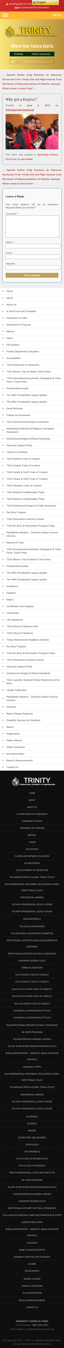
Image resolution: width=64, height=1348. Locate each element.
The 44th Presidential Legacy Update (26, 395)
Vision (9, 338)
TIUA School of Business (19, 633)
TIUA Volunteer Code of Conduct (24, 485)
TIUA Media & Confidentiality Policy (25, 492)
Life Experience (14, 619)
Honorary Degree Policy (19, 445)
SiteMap (18, 53)
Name (10, 242)
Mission (10, 331)
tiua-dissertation (15, 753)
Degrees (11, 592)
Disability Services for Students (23, 720)
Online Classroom (41, 53)
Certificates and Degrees (20, 606)
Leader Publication (16, 690)
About (9, 297)
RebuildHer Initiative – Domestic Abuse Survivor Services (32, 534)
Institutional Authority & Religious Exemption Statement (30, 430)
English (41, 2)
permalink (27, 159)
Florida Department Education (22, 351)
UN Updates (13, 344)
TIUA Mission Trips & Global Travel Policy (28, 371)
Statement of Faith (16, 317)
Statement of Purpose (18, 324)
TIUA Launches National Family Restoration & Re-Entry (33, 681)
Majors (10, 599)
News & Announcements (19, 760)
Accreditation (13, 358)
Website (10, 263)
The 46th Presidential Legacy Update (26, 401)
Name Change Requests (19, 713)
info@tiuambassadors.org (40, 1329)
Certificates (12, 612)
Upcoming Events (47, 154)
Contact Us (12, 767)
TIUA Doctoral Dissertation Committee (27, 421)
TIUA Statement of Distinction (22, 364)
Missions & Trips (15, 542)
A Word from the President (21, 311)
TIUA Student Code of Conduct (23, 458)
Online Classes (14, 740)
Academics (12, 586)
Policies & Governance (18, 415)
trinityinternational (20, 110)
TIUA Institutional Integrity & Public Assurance (31, 505)
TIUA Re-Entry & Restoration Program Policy (30, 525)
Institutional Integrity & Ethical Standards (28, 438)
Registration (13, 733)
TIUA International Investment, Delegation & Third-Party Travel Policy (33, 380)
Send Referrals (14, 408)
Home (9, 291)
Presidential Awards (17, 388)
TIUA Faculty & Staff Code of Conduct (27, 472)
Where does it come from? (19, 88)
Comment (12, 213)
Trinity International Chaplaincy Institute (27, 639)
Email (9, 252)
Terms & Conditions (16, 452)
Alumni (10, 726)
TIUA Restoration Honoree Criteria (25, 519)
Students (11, 706)
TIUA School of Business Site (22, 626)
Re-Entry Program (16, 512)
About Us (11, 304)
